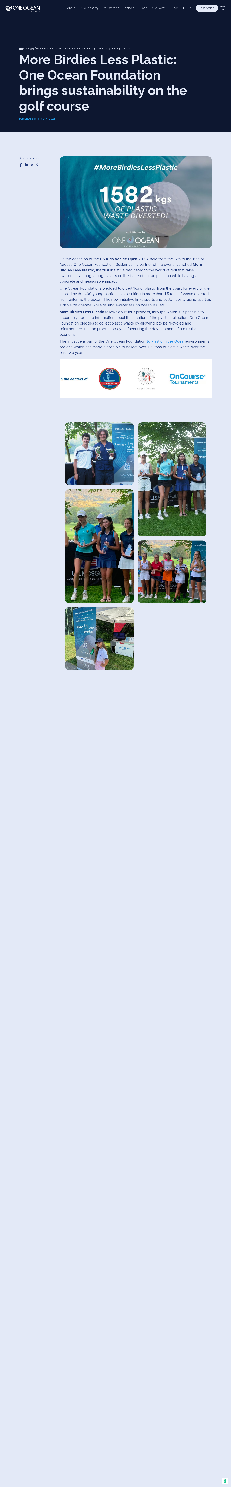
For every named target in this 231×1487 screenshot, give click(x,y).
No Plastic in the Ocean (165, 341)
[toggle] (223, 8)
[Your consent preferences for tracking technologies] (225, 1481)
